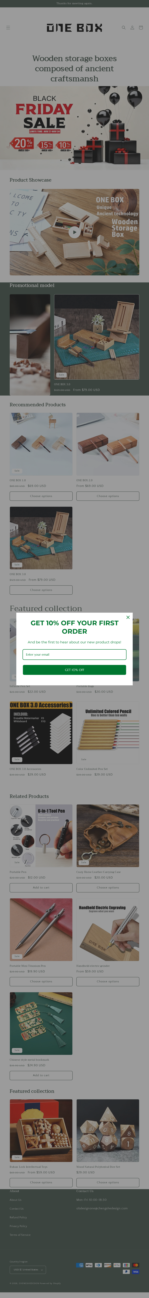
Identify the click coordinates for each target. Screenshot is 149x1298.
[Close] (128, 617)
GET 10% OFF (74, 670)
